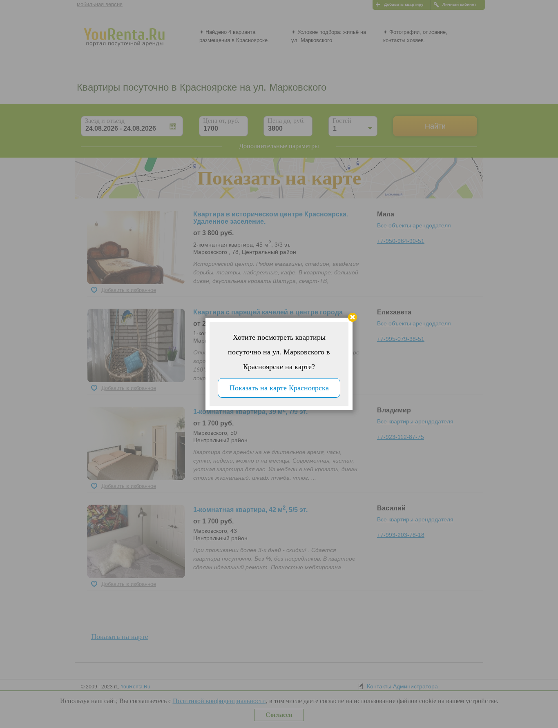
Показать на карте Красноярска (279, 388)
